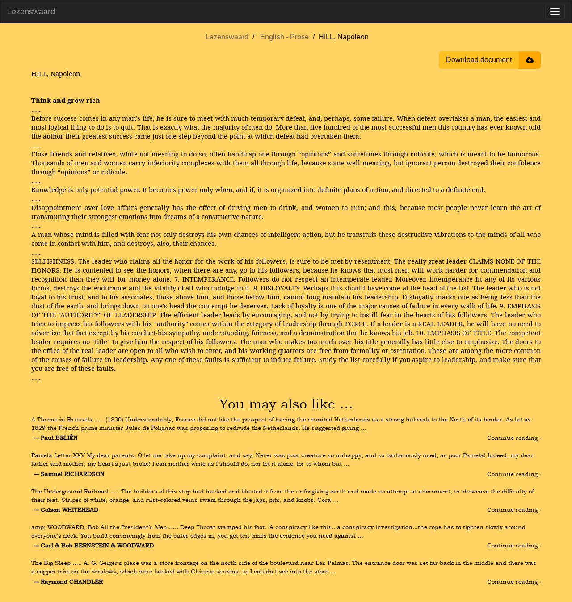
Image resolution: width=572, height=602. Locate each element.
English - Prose (284, 37)
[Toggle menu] (555, 11)
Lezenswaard (31, 11)
